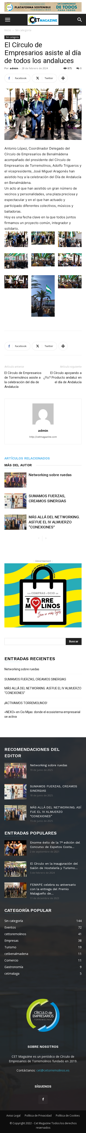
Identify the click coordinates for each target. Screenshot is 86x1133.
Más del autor (18, 465)
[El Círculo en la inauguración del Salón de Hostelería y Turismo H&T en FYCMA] (15, 869)
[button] (7, 20)
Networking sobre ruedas (50, 475)
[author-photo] (43, 424)
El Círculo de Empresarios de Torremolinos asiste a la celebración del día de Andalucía (22, 380)
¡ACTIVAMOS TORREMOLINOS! (25, 703)
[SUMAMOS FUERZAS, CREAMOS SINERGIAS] (15, 501)
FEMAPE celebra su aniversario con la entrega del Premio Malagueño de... (53, 889)
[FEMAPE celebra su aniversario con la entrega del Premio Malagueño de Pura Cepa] (15, 890)
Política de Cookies (68, 1115)
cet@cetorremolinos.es (52, 1070)
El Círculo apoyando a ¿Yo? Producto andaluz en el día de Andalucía (62, 377)
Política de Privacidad (38, 1115)
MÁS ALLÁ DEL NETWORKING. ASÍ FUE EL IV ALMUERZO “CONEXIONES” (54, 522)
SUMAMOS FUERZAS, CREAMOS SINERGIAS (35, 679)
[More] (63, 78)
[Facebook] (43, 1099)
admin (14, 68)
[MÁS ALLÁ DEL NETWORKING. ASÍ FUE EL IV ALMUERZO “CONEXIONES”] (15, 522)
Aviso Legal (13, 1115)
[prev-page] (38, 538)
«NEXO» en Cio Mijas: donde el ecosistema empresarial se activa (42, 714)
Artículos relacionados (27, 458)
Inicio (7, 30)
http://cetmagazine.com (43, 436)
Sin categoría (23, 30)
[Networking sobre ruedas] (15, 480)
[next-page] (46, 538)
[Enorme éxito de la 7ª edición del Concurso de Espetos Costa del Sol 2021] (15, 848)
